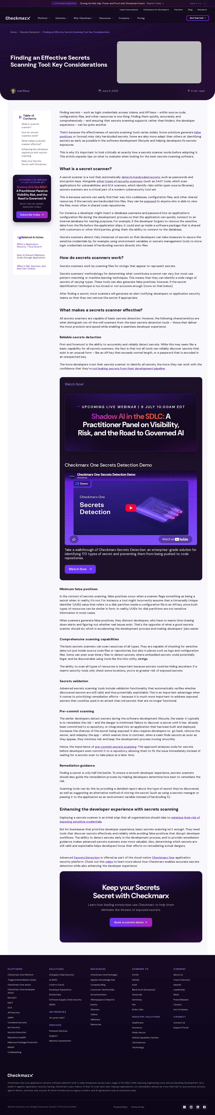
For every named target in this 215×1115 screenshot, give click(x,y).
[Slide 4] (200, 3)
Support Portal (180, 1027)
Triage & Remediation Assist (22, 980)
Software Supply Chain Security (65, 999)
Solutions (61, 18)
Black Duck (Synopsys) (143, 989)
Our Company (180, 1009)
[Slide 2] (196, 3)
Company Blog (98, 984)
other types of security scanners (120, 181)
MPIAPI (11, 1047)
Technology (138, 1047)
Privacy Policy (120, 1107)
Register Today (154, 3)
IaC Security (14, 1027)
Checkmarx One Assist (19, 984)
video (109, 862)
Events (94, 1004)
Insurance (137, 1027)
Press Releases (181, 999)
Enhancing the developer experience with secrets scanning (35, 152)
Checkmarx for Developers (156, 9)
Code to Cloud (56, 984)
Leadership (179, 989)
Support (53, 1036)
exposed (150, 201)
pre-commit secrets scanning (116, 747)
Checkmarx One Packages (104, 974)
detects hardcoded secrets (141, 177)
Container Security (17, 1022)
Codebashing (14, 1052)
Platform (42, 18)
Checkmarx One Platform (21, 974)
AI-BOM (53, 980)
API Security (14, 1012)
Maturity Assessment (60, 1040)
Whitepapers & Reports (103, 999)
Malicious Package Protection (23, 1042)
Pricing (141, 18)
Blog (190, 9)
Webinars (95, 1019)
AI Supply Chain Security (61, 974)
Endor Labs (137, 1009)
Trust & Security (181, 980)
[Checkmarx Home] (18, 18)
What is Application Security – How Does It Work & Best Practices (29, 245)
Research (202, 9)
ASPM (10, 1017)
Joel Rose (23, 91)
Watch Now (78, 569)
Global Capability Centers (145, 1037)
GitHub (135, 980)
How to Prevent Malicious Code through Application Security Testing (31, 256)
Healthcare (137, 1022)
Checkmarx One (163, 857)
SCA (10, 1007)
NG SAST (12, 997)
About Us (178, 974)
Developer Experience (60, 989)
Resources (105, 18)
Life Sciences (138, 1042)
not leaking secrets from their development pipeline (128, 368)
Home (14, 32)
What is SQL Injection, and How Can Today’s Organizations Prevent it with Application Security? (31, 267)
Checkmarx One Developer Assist (21, 991)
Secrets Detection (30, 32)
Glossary (95, 1009)
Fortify (135, 974)
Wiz (134, 1004)
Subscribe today (30, 214)
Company (124, 18)
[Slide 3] (198, 3)
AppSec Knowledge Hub (103, 980)
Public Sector (139, 1032)
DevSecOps (55, 994)
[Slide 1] (192, 3)
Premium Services (58, 1031)
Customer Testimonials (102, 989)
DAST (10, 1002)
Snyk (134, 984)
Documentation (99, 994)
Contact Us (179, 1022)
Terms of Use (137, 1107)
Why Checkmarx (83, 18)
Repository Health (17, 1037)
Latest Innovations (129, 9)
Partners (178, 9)
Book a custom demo (129, 922)
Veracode (137, 994)
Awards (177, 984)
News (176, 994)
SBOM (52, 1004)
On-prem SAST (57, 1017)
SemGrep (137, 999)
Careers (177, 1004)
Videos (94, 1014)
